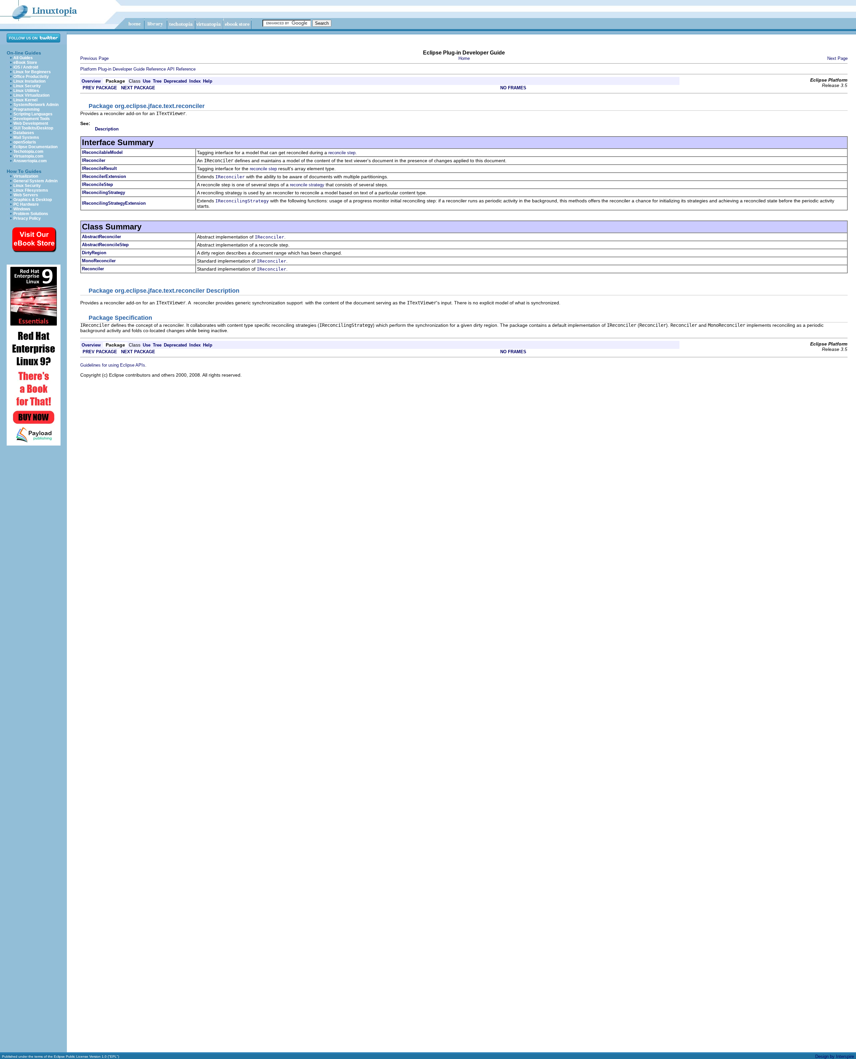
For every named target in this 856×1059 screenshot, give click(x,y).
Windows (21, 209)
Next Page (837, 58)
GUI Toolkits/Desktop (33, 128)
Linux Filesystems (30, 190)
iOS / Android (25, 67)
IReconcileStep (97, 184)
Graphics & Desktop (32, 199)
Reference (156, 69)
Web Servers (25, 195)
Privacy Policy (27, 218)
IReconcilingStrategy (103, 192)
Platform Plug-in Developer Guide (112, 69)
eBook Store (25, 62)
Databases (23, 132)
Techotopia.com (28, 151)
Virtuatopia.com (28, 156)
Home (464, 58)
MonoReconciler (99, 260)
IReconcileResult (99, 168)
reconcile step (341, 152)
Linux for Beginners (32, 72)
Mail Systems (26, 137)
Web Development (30, 123)
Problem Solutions (30, 213)
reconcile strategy (307, 184)
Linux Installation (29, 81)
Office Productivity (31, 76)
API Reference (181, 69)
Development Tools (31, 118)
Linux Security (27, 86)
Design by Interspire (834, 1056)
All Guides (23, 58)
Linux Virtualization (31, 95)
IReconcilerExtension (104, 176)
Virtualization (25, 176)
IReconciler (93, 160)
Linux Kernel (25, 100)
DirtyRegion (94, 252)
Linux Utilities (26, 90)
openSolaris (24, 142)
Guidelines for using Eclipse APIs (112, 365)
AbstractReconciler (101, 236)
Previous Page (94, 58)
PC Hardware (26, 204)
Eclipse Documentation (35, 147)
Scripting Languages (32, 114)
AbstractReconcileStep (105, 244)
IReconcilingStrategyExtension (114, 203)
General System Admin (35, 181)
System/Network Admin (36, 104)
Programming (26, 109)
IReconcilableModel (102, 152)
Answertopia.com (30, 161)
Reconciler (93, 268)
